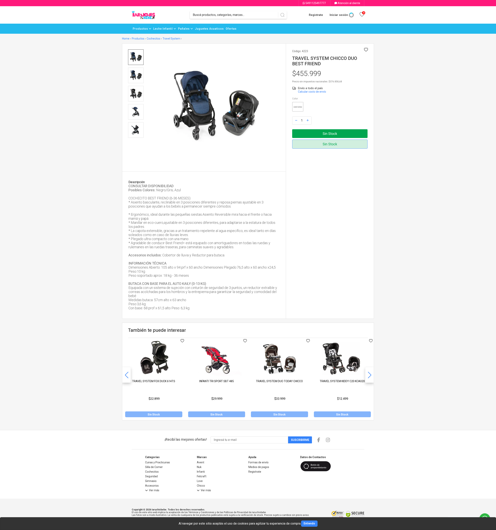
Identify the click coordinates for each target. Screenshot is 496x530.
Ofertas (231, 28)
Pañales (184, 28)
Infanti (201, 471)
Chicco (201, 485)
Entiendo (309, 523)
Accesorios (152, 485)
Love (200, 481)
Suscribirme (300, 439)
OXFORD (298, 107)
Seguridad (151, 476)
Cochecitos (153, 38)
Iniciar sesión (339, 15)
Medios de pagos (258, 467)
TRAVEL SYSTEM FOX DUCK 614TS (153, 381)
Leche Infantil (163, 28)
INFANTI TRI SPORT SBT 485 (216, 381)
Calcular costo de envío (312, 91)
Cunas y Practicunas (157, 462)
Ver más (154, 490)
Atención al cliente (348, 3)
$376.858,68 (335, 81)
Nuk (199, 467)
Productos (141, 28)
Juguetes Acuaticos (209, 28)
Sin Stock (330, 134)
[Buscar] (282, 15)
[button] (369, 375)
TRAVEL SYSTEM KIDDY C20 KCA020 (342, 381)
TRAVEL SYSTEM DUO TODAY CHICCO (279, 381)
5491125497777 (315, 3)
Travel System (171, 38)
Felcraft (201, 476)
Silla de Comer (154, 467)
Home (125, 38)
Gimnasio (151, 481)
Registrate (316, 15)
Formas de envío (258, 462)
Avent (200, 462)
